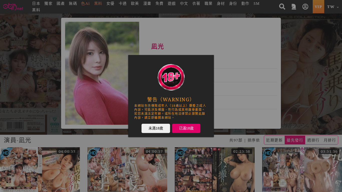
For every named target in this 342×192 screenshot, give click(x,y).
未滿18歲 (155, 128)
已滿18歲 (186, 128)
